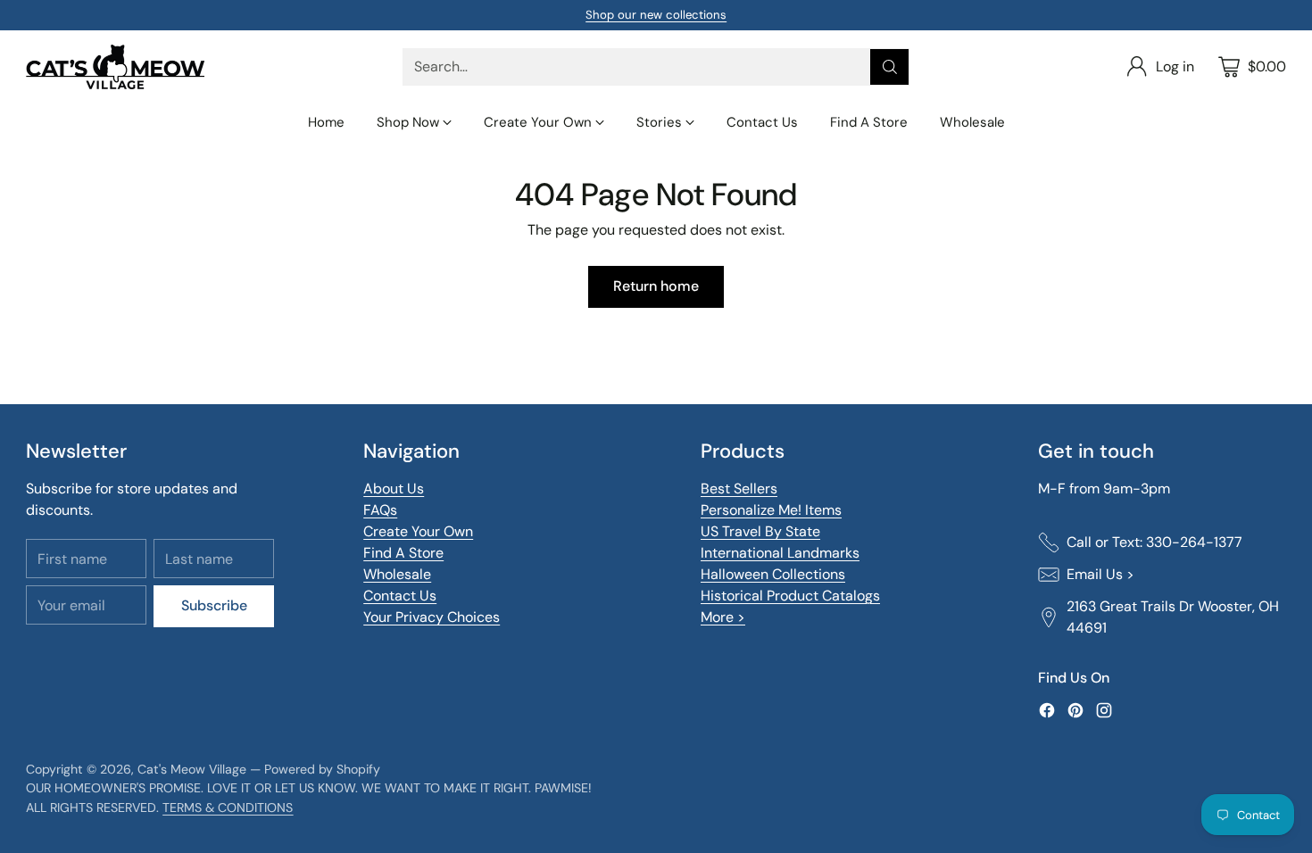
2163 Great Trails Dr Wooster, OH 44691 (1173, 617)
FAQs (380, 510)
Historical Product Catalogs (790, 595)
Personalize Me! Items (771, 510)
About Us (393, 488)
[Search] (889, 67)
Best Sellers (739, 488)
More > (723, 617)
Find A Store (403, 552)
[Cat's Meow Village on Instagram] (1104, 713)
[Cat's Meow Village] (115, 67)
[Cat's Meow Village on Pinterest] (1075, 713)
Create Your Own (418, 531)
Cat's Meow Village (191, 769)
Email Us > (1100, 574)
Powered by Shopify (322, 769)
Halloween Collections (773, 574)
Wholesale (397, 574)
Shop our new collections (656, 14)
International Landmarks (780, 552)
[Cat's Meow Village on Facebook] (1047, 713)
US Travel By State (760, 531)
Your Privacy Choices (431, 617)
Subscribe (214, 605)
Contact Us (399, 595)
